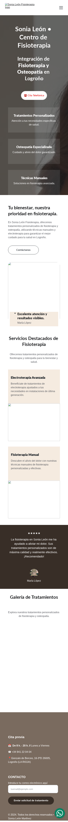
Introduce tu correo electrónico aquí (27, 783)
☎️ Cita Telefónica (34, 95)
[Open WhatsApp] (60, 813)
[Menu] (61, 7)
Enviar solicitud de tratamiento (31, 800)
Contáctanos (23, 250)
